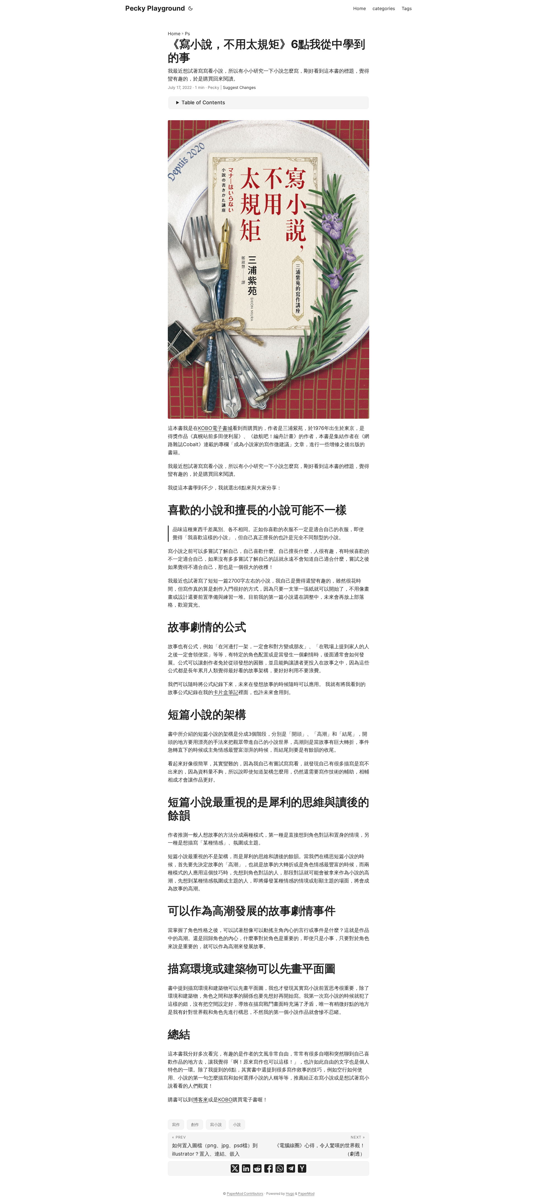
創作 (195, 1124)
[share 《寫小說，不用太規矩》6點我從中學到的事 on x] (235, 1168)
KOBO (225, 1099)
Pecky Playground (155, 8)
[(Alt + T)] (190, 8)
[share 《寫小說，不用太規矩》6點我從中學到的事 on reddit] (257, 1168)
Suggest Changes (239, 87)
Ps (187, 33)
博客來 (200, 1099)
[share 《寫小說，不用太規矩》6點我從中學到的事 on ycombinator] (302, 1168)
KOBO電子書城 (215, 428)
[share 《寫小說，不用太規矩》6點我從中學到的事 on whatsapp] (279, 1168)
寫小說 (216, 1124)
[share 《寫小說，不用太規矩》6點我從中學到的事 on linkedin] (246, 1168)
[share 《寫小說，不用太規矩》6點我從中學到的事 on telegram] (291, 1168)
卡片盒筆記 (225, 692)
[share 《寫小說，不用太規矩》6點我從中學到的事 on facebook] (268, 1168)
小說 (237, 1124)
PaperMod (306, 1193)
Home (174, 33)
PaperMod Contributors (245, 1193)
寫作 (176, 1124)
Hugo (290, 1193)
